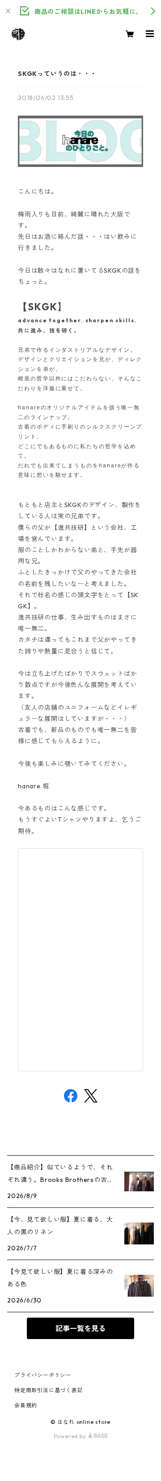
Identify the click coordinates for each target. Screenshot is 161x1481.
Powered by (71, 1436)
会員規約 (25, 1405)
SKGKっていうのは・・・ (57, 74)
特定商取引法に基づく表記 (48, 1390)
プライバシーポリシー (43, 1375)
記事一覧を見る (80, 1328)
